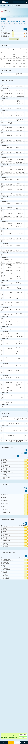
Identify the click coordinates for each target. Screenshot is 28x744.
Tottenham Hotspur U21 (18, 101)
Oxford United (19, 223)
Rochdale (10, 174)
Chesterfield (9, 120)
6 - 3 (14, 430)
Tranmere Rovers (8, 172)
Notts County (9, 186)
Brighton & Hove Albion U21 (19, 287)
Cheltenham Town (8, 179)
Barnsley (10, 189)
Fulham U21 (18, 135)
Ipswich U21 (18, 147)
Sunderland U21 (6, 36)
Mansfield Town (19, 233)
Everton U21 (18, 295)
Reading (10, 273)
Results (8, 16)
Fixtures (13, 16)
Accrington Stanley (6, 33)
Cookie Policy (23, 734)
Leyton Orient (9, 115)
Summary (3, 16)
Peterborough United (9, 194)
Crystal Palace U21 (20, 112)
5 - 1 (14, 423)
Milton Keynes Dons (9, 162)
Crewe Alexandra (8, 142)
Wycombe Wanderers (9, 103)
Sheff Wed (5, 32)
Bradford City (9, 198)
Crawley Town (19, 162)
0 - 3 (14, 440)
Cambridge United (20, 159)
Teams (22, 16)
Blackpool (10, 90)
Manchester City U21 (19, 120)
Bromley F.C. (9, 203)
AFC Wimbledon (8, 250)
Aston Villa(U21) (19, 90)
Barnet (17, 250)
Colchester (18, 194)
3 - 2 (14, 428)
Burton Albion (9, 184)
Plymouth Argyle (8, 127)
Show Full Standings (14, 39)
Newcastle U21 (19, 108)
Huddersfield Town (20, 96)
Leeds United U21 (19, 189)
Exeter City (9, 100)
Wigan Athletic (9, 140)
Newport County (19, 130)
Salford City (5, 35)
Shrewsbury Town (20, 172)
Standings (17, 16)
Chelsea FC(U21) (19, 86)
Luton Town (9, 147)
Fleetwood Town (19, 169)
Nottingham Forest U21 (18, 184)
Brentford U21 (19, 203)
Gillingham (9, 159)
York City (10, 108)
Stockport (18, 254)
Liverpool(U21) (19, 93)
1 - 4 (14, 418)
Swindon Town (9, 112)
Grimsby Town (19, 186)
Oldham (10, 169)
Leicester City (9, 135)
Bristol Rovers (9, 86)
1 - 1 (14, 435)
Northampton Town (19, 259)
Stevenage (18, 132)
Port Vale (18, 166)
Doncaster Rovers (8, 93)
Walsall (10, 132)
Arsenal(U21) (19, 115)
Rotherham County (20, 154)
